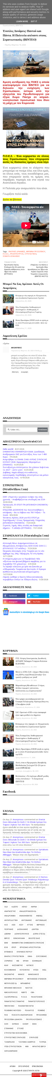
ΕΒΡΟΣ (7, 938)
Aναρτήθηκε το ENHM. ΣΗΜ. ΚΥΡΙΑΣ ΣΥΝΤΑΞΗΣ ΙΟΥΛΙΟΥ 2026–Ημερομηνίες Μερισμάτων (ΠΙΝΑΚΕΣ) (25, 462)
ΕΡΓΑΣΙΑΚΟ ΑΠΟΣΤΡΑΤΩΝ (30, 947)
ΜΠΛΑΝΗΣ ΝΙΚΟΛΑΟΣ (13, 988)
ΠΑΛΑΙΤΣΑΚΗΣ (36, 997)
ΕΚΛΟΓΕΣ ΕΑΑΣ (34, 938)
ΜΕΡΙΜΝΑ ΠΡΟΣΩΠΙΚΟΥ (35, 251)
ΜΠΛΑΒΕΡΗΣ (25, 983)
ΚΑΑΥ (6, 965)
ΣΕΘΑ (34, 1024)
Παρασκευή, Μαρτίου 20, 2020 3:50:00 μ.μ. (26, 351)
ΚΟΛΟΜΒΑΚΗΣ (10, 970)
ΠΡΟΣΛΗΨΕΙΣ (41, 1015)
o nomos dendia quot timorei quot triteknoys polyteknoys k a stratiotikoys (26, 879)
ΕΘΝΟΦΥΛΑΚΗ (19, 938)
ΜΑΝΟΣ (21, 974)
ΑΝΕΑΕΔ (39, 916)
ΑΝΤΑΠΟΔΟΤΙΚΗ (11, 920)
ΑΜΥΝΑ (34, 907)
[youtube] (38, 601)
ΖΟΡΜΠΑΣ (8, 961)
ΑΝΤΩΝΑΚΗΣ (26, 920)
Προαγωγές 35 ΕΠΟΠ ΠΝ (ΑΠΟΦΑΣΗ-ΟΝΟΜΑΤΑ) (25, 504)
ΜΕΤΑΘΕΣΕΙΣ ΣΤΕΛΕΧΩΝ (36, 979)
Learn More (22, 21)
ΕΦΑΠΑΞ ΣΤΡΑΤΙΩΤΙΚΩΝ (14, 956)
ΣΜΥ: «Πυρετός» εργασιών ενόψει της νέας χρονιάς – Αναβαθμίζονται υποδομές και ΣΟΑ (24, 498)
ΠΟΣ (6, 1015)
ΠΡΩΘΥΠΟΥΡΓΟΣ (17, 254)
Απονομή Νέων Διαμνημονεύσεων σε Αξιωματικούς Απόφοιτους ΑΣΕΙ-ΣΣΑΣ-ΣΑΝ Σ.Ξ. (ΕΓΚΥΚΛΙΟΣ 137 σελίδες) (25, 546)
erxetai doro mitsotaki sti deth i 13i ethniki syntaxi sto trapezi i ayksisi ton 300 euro (24, 822)
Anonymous (18, 819)
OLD (6, 907)
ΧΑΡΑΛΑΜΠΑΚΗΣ (10, 1051)
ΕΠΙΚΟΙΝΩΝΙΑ (37, 1066)
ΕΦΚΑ (30, 956)
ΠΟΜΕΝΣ (41, 1010)
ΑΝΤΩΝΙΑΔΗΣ (41, 920)
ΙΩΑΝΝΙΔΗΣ (37, 961)
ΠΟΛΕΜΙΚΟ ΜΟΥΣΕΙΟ (12, 1010)
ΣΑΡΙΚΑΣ (15, 1024)
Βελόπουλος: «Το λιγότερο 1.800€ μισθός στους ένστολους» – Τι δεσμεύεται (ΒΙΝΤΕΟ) (32, 779)
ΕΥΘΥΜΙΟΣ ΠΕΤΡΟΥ (24, 952)
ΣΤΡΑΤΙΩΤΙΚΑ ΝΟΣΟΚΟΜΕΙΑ (15, 1033)
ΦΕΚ (27, 1046)
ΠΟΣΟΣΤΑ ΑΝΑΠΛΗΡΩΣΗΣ (22, 1015)
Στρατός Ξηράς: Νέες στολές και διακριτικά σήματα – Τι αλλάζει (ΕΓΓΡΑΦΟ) (22, 526)
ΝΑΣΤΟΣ (28, 988)
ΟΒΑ (32, 992)
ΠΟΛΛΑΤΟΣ (29, 1010)
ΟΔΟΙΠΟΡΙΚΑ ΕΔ (10, 997)
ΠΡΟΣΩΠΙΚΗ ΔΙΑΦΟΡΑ (13, 1019)
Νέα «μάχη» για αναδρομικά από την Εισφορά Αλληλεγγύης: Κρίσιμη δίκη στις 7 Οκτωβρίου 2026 (32, 701)
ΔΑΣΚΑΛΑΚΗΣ (22, 929)
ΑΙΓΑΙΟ (24, 907)
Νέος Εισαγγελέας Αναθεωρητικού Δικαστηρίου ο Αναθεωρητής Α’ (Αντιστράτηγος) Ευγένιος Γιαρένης (29, 309)
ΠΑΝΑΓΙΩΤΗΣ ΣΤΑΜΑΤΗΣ (14, 1001)
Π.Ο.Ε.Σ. (6, 254)
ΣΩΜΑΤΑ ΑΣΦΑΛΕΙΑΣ (11, 256)
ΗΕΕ (17, 961)
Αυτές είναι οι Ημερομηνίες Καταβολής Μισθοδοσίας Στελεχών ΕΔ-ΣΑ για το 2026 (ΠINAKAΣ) (31, 765)
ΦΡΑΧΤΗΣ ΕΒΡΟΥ (39, 1046)
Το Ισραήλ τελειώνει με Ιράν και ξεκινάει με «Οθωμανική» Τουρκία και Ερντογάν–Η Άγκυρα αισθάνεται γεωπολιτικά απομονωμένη (24, 569)
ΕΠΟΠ (14, 947)
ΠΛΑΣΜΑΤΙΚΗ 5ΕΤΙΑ (26, 1006)
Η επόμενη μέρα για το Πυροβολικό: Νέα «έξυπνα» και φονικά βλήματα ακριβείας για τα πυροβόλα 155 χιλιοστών (24, 561)
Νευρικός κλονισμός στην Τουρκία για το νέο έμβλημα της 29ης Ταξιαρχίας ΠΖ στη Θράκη (23, 552)
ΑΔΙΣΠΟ (15, 907)
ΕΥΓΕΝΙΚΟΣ (8, 952)
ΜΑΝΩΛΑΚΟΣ (33, 974)
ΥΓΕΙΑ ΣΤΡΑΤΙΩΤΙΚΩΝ (12, 1046)
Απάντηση (15, 372)
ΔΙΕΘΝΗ (7, 934)
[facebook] (14, 595)
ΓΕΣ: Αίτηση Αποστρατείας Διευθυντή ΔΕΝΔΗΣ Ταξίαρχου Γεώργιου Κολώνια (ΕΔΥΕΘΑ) (31, 661)
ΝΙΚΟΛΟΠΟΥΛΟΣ (11, 992)
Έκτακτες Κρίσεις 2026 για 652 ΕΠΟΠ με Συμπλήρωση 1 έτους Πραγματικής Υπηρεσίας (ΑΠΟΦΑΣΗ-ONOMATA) (24, 520)
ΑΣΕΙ (13, 925)
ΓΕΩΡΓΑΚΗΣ (8, 929)
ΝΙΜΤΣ (24, 992)
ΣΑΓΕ (6, 1024)
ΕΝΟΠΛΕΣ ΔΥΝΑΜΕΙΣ (17, 251)
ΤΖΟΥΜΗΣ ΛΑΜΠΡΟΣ (26, 1042)
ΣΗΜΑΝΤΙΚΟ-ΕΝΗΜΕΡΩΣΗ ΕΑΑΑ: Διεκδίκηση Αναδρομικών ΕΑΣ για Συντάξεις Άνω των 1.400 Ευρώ (25, 454)
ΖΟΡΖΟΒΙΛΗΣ (41, 956)
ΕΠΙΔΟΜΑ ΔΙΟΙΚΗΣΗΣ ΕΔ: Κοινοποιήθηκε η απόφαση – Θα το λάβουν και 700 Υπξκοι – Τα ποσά (24, 512)
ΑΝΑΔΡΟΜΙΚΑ (10, 916)
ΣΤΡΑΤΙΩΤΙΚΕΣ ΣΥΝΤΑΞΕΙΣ (15, 1037)
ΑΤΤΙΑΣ (30, 925)
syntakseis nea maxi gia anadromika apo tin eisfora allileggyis (25, 852)
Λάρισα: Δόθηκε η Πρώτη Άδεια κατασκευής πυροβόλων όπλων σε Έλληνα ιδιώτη (23, 578)
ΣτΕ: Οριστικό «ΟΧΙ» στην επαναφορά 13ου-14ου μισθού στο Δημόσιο (31, 713)
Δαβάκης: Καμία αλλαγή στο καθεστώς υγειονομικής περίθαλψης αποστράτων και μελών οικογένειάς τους (26, 475)
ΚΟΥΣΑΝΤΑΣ (25, 970)
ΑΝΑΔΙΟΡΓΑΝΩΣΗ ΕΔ (27, 911)
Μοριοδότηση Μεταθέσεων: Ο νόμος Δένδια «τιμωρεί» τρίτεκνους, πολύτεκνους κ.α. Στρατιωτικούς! (30, 688)
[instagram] (14, 601)
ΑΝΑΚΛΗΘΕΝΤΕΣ (25, 916)
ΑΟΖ (6, 925)
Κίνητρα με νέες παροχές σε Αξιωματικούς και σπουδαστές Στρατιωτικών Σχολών (31, 296)
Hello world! (8, 449)
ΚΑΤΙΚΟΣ (30, 965)
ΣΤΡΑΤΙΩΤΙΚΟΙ (30, 254)
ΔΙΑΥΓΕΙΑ (35, 929)
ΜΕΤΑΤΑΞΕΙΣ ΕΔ (10, 983)
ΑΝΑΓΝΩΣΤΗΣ (10, 911)
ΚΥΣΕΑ (35, 970)
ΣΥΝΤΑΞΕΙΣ (33, 1037)
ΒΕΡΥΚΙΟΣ (41, 925)
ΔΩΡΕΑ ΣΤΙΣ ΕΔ (39, 934)
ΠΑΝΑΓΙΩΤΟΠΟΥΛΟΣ (36, 1001)
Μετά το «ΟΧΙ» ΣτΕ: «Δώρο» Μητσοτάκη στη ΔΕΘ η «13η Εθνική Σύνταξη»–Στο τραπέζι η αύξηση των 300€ (32, 674)
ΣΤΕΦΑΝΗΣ (8, 1028)
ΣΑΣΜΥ (25, 1024)
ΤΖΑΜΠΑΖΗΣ (9, 1042)
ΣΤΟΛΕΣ (20, 1028)
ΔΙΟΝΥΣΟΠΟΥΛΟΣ (21, 934)
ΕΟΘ (6, 947)
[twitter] (38, 595)
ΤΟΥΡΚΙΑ (42, 1042)
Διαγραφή (24, 372)
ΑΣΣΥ (21, 925)
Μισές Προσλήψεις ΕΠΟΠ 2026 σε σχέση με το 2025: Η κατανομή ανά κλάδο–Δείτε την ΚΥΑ (32, 322)
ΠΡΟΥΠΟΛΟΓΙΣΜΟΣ (34, 1019)
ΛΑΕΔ (44, 970)
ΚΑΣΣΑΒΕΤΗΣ (17, 965)
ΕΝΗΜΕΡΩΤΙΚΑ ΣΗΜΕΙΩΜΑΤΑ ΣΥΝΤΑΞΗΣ (28, 943)
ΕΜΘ (6, 943)
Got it (34, 21)
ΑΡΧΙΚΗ (12, 1066)
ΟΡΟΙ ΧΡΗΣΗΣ (23, 1066)
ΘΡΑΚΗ (25, 961)
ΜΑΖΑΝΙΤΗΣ (9, 974)
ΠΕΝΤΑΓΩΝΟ (9, 1006)
